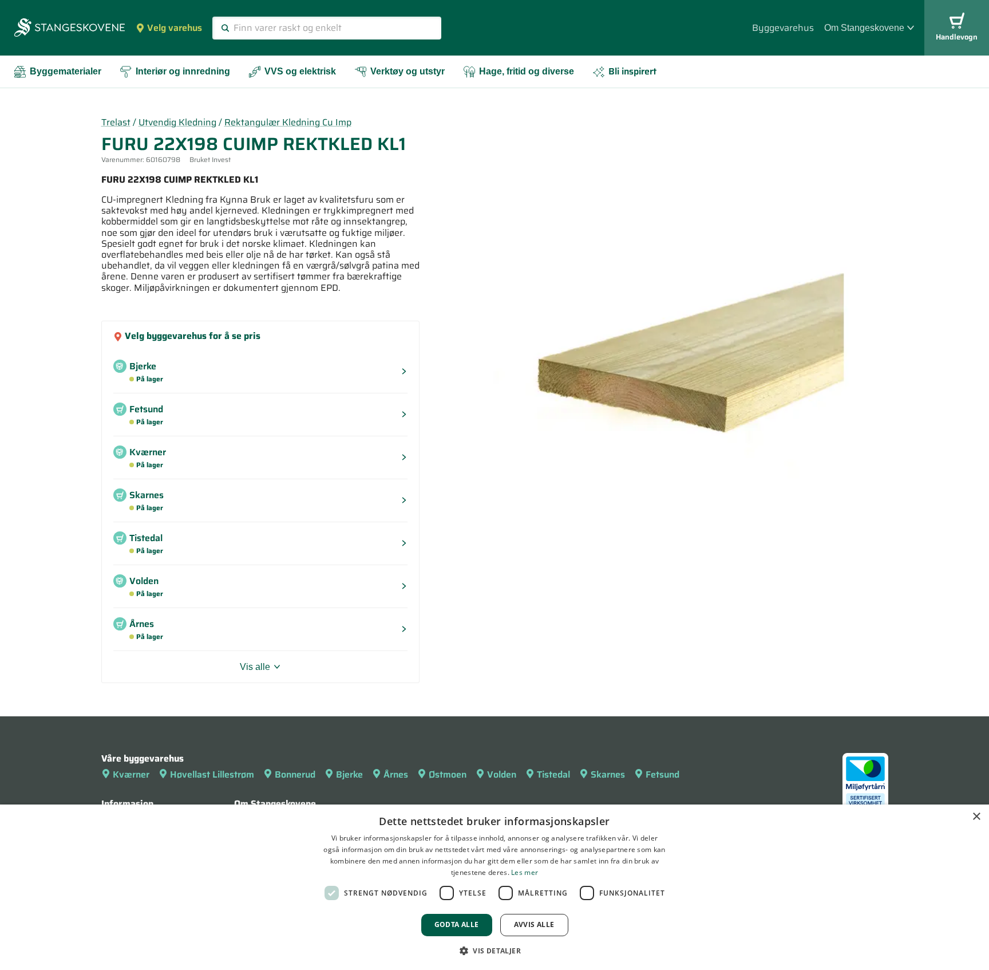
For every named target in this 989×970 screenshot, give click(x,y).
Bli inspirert (632, 71)
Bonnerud (295, 774)
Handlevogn (957, 37)
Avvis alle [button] (534, 924)
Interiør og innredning (183, 71)
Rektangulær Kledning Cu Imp (287, 122)
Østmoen (447, 774)
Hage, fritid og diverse (526, 71)
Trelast (115, 122)
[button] (494, 950)
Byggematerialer (65, 71)
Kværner (131, 774)
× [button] (976, 817)
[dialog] (494, 887)
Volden (501, 774)
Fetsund (662, 774)
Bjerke (349, 774)
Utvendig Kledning (177, 122)
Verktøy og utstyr (407, 71)
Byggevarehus (783, 28)
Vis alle (255, 667)
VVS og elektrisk (300, 71)
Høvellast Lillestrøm (212, 774)
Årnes (395, 774)
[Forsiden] (69, 28)
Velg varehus (174, 28)
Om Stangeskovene (864, 28)
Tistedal (553, 774)
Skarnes (608, 774)
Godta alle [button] (456, 924)
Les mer (524, 872)
